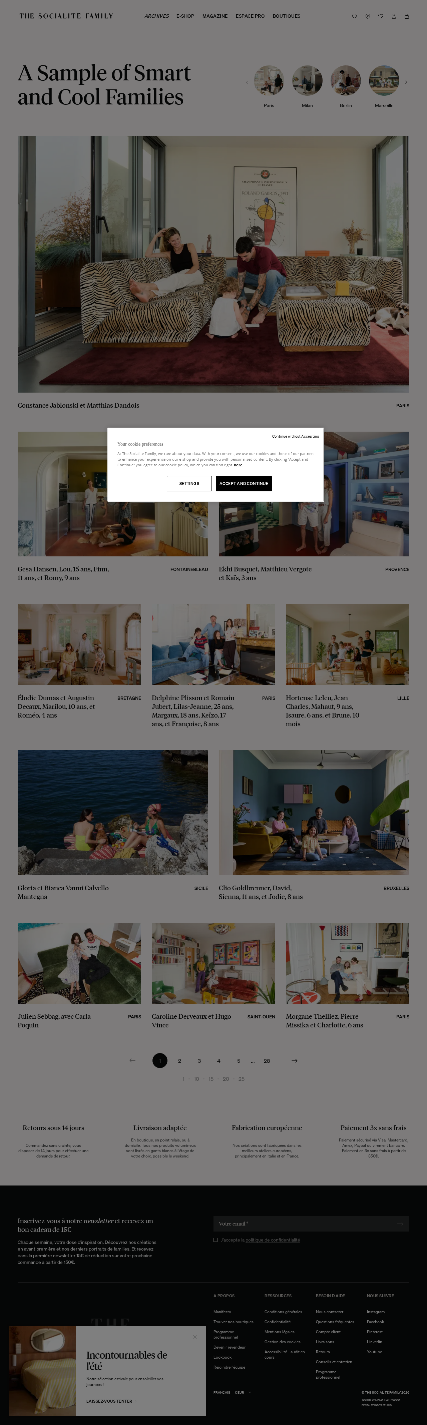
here (238, 464)
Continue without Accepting (295, 436)
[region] (215, 465)
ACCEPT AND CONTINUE (244, 483)
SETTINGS (189, 483)
